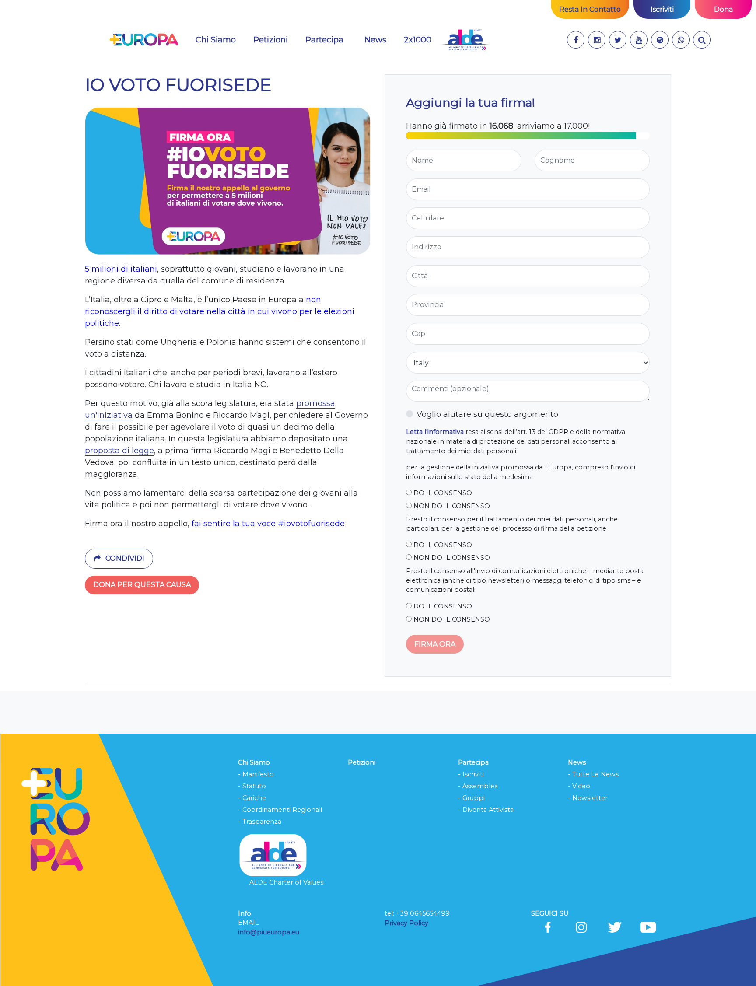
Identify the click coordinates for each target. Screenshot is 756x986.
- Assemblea (478, 786)
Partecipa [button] (324, 40)
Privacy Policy (407, 923)
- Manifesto (256, 774)
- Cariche (252, 798)
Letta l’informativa (435, 432)
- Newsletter (588, 798)
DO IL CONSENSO (442, 493)
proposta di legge (119, 450)
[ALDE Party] (464, 40)
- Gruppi (471, 798)
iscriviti (662, 9)
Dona (723, 9)
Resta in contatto (590, 9)
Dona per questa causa (142, 584)
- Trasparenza (259, 821)
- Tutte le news (593, 774)
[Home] (143, 39)
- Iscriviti (471, 774)
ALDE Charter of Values (286, 882)
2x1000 (417, 40)
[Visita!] (575, 40)
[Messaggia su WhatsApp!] (681, 40)
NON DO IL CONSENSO (451, 506)
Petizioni (270, 40)
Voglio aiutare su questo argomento (487, 414)
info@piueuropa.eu (268, 932)
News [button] (375, 40)
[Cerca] (701, 40)
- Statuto (252, 786)
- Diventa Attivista (486, 810)
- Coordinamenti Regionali (280, 810)
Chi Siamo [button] (216, 40)
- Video (579, 786)
